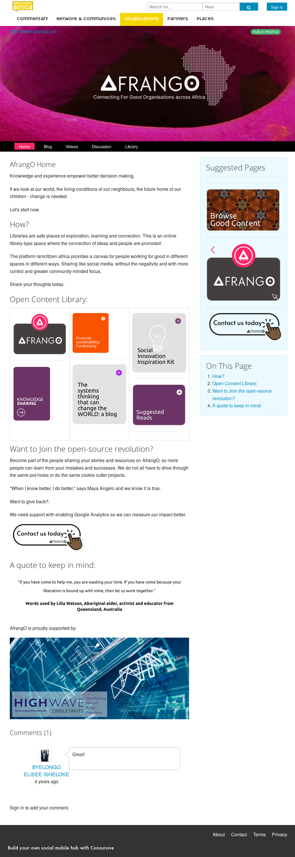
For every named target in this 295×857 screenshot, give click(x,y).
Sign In (277, 7)
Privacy (279, 834)
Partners (177, 19)
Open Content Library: (234, 383)
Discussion (101, 146)
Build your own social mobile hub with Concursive (61, 848)
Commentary (32, 19)
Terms (259, 834)
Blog (48, 146)
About (219, 834)
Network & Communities (86, 19)
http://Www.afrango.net (33, 31)
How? (218, 376)
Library (131, 146)
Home (24, 146)
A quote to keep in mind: (237, 405)
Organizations (141, 19)
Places (205, 19)
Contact (239, 834)
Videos (72, 146)
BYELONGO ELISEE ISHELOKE (46, 770)
